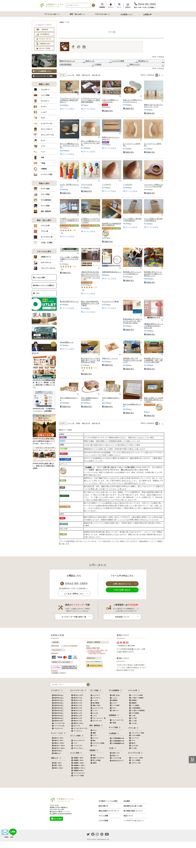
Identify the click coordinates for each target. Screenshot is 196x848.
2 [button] (159, 75)
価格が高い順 (96, 75)
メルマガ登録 (103, 820)
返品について (128, 816)
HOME (62, 22)
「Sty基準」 (88, 467)
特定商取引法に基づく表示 (133, 806)
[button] (162, 75)
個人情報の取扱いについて (133, 811)
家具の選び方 (103, 806)
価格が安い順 (86, 75)
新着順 (78, 75)
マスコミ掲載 (103, 816)
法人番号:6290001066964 (61, 814)
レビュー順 (70, 75)
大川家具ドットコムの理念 (108, 801)
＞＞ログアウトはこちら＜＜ (134, 820)
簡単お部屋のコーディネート (109, 811)
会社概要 (127, 801)
